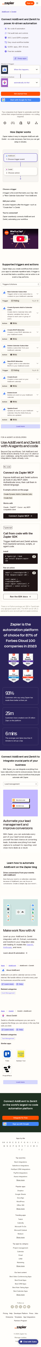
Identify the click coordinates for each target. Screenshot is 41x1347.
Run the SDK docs (19, 596)
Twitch (20, 1219)
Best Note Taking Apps (20, 1287)
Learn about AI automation (14, 953)
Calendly (20, 1223)
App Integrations (29, 1317)
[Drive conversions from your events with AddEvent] (20, 878)
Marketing (20, 1262)
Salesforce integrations (20, 1165)
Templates (18, 1317)
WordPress (20, 1201)
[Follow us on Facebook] (12, 1306)
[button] (20, 100)
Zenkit (13, 12)
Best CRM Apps (20, 1284)
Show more (20, 1180)
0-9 (3, 1142)
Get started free (20, 94)
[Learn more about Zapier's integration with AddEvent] (3, 970)
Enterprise (9, 1317)
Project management (20, 1248)
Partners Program (20, 1321)
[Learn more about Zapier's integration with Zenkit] (3, 1015)
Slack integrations (20, 1162)
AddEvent (5, 12)
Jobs (36, 1313)
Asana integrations (20, 1176)
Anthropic (7, 947)
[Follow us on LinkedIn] (16, 1306)
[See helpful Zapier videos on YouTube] (24, 1306)
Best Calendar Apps (20, 1291)
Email (21, 1255)
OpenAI (30, 944)
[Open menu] (37, 3)
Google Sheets (20, 1194)
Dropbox (20, 1190)
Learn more (8, 984)
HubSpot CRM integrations (20, 1169)
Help (21, 984)
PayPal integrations (20, 1173)
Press (31, 1313)
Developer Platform (21, 1313)
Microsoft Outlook (20, 1230)
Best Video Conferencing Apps (20, 1276)
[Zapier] (8, 3)
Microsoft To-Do (20, 1226)
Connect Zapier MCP (19, 516)
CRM (20, 1259)
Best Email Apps (20, 1280)
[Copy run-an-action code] (34, 573)
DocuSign (20, 1198)
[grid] (10, 155)
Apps (3, 965)
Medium (20, 1234)
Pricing (5, 1313)
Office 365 (20, 1205)
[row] (10, 155)
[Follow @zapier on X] (20, 1306)
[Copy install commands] (34, 556)
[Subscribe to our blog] (28, 1306)
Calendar (20, 1251)
